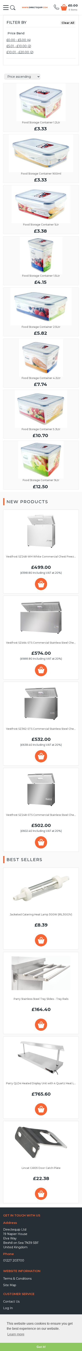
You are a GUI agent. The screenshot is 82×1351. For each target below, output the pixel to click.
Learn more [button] (15, 1334)
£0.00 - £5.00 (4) (19, 40)
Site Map (9, 1285)
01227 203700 (13, 1260)
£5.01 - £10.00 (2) (19, 46)
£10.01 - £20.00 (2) (20, 52)
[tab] (41, 33)
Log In (8, 1308)
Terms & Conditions (17, 1278)
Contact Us (11, 1301)
